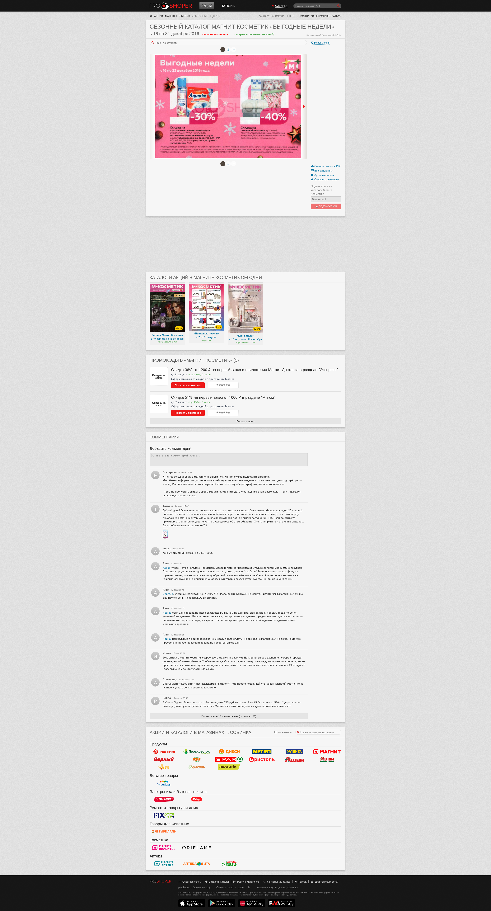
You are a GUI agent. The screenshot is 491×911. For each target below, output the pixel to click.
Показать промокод (188, 385)
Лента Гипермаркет (294, 751)
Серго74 (168, 594)
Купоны (228, 5)
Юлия (166, 567)
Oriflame (196, 847)
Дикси (229, 751)
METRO (262, 751)
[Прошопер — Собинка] (151, 16)
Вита (196, 863)
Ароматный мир (164, 767)
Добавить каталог (218, 881)
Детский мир (164, 783)
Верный (164, 759)
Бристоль (262, 759)
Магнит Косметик (177, 16)
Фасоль (196, 767)
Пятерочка (164, 751)
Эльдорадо (164, 799)
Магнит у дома (327, 751)
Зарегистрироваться (326, 16)
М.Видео (196, 799)
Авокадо (229, 767)
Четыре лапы (164, 831)
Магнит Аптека (164, 863)
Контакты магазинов (278, 881)
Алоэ (229, 863)
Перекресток (196, 751)
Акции (206, 5)
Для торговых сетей (326, 881)
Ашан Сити (327, 759)
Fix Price (164, 815)
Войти (304, 16)
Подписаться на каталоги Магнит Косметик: (321, 190)
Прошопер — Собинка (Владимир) (171, 6)
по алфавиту (285, 732)
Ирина (167, 612)
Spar (229, 759)
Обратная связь (191, 881)
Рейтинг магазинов (247, 881)
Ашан (294, 759)
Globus (196, 759)
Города (302, 881)
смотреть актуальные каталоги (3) (255, 34)
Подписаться (327, 206)
